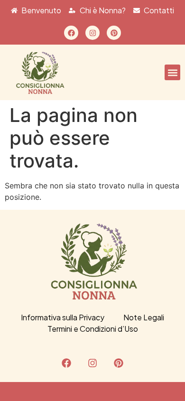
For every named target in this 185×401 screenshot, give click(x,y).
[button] (172, 72)
